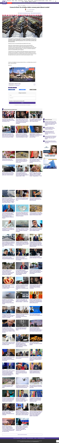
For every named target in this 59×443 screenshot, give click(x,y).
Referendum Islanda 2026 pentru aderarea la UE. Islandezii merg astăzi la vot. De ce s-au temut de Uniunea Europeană (22, 214)
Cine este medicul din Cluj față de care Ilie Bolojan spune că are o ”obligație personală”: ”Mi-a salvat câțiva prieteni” (50, 137)
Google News (17, 85)
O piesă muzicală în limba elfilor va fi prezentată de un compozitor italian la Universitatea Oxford (36, 213)
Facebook (12, 89)
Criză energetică (20, 0)
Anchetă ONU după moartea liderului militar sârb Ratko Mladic (21, 328)
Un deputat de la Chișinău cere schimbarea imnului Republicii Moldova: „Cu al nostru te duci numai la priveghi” (35, 399)
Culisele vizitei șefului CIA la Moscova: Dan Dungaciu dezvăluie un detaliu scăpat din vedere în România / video (22, 399)
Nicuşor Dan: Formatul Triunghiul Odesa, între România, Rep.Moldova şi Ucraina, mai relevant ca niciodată (8, 316)
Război (16, 0)
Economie (25, 0)
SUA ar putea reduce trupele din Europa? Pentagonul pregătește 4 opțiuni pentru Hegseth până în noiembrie (36, 359)
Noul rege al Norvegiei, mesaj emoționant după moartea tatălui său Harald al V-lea (8, 120)
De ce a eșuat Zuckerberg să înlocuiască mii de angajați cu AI (36, 315)
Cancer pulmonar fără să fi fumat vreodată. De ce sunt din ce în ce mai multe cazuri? (8, 343)
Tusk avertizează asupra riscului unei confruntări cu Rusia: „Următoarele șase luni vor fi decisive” (36, 161)
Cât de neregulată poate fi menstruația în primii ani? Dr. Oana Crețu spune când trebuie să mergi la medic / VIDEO (22, 174)
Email (33, 89)
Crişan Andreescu (31, 9)
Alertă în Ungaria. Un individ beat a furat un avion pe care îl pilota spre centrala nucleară (8, 173)
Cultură (50, 0)
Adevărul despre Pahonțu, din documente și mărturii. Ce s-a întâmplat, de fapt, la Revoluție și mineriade (50, 132)
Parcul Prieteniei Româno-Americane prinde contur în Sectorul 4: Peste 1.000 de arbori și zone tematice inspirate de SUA (36, 329)
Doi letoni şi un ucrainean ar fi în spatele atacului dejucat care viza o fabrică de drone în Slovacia (22, 386)
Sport (23, 1)
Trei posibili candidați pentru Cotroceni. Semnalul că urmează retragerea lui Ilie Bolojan (50, 128)
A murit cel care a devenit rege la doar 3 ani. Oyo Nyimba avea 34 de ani (22, 199)
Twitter (23, 89)
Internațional (23, 5)
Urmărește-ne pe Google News (36, 13)
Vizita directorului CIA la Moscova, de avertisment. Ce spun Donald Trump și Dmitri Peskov (21, 372)
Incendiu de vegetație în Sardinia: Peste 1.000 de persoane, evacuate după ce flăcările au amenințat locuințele (22, 230)
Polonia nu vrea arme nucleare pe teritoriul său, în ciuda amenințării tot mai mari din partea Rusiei (22, 316)
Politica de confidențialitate (16, 438)
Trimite (22, 102)
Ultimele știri (9, 0)
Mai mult (34, 1)
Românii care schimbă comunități (39, 0)
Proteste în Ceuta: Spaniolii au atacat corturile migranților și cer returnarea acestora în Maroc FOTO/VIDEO (36, 272)
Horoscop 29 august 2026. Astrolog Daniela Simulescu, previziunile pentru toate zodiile (51, 142)
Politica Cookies (24, 438)
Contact (35, 438)
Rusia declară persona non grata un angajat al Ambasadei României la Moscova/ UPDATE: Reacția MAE (8, 359)
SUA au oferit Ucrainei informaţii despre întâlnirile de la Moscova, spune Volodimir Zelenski (36, 229)
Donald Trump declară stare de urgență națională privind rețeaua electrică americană (35, 371)
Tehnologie (26, 1)
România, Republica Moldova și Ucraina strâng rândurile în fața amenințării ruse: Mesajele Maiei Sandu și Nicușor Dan (36, 301)
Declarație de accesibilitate (41, 438)
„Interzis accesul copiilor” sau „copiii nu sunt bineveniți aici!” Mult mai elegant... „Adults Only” (22, 300)
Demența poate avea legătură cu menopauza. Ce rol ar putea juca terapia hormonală (8, 229)
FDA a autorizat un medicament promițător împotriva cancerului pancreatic (36, 386)
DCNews (4, 2)
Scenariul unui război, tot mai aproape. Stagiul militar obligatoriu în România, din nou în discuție (8, 413)
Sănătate (46, 0)
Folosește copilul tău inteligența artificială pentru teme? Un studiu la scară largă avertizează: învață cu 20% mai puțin (22, 243)
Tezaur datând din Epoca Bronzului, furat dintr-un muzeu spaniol (36, 343)
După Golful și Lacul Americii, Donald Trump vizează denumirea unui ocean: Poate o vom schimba (21, 258)
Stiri (21, 5)
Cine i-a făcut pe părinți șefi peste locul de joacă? (22, 358)
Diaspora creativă (30, 0)
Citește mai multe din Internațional (22, 434)
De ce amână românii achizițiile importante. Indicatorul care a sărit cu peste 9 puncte (36, 120)
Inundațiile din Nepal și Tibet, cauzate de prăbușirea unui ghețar (7, 386)
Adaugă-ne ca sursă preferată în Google (25, 13)
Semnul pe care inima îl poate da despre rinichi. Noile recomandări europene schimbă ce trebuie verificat (8, 286)
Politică (13, 0)
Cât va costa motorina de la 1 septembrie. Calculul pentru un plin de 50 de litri (35, 199)
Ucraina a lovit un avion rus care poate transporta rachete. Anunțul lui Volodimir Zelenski (8, 257)
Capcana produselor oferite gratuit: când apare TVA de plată (36, 257)
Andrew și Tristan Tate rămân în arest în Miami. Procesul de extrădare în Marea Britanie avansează (36, 286)
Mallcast (30, 1)
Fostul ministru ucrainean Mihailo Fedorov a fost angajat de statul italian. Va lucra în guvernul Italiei (36, 135)
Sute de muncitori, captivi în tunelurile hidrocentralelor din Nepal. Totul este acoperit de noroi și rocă (21, 161)
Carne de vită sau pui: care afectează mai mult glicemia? (7, 160)
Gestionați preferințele (30, 438)
